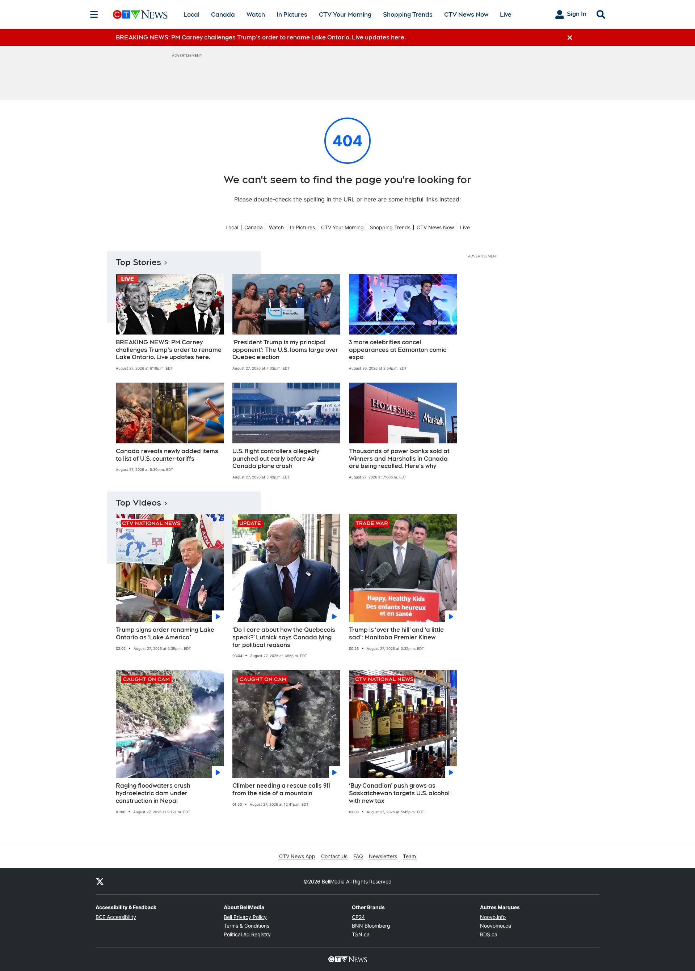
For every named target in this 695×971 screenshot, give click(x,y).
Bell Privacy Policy (245, 917)
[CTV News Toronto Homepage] (140, 14)
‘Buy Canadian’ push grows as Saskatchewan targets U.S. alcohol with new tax (399, 793)
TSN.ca (361, 934)
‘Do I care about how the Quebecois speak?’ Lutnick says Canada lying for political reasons (283, 637)
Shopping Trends (408, 14)
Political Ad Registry (247, 934)
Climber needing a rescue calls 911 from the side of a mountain (281, 789)
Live (505, 14)
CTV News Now (466, 14)
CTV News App (297, 856)
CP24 (358, 917)
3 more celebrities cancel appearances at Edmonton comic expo (397, 350)
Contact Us (334, 856)
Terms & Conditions (246, 926)
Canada (223, 14)
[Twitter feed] (100, 881)
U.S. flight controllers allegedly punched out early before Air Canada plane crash (275, 459)
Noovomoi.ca (495, 926)
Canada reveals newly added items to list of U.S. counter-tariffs (167, 455)
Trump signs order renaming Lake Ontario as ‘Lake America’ (165, 633)
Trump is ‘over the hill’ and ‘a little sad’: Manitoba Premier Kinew (396, 633)
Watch (256, 14)
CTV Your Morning (345, 14)
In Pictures (292, 14)
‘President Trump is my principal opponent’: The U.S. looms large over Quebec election (285, 350)
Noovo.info (493, 917)
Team (409, 856)
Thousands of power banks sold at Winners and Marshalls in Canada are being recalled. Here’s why (399, 459)
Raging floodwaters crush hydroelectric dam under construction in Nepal (153, 793)
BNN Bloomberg (371, 926)
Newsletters (383, 856)
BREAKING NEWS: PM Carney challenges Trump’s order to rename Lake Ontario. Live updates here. (169, 350)
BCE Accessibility (116, 917)
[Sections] (94, 14)
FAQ (358, 856)
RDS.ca (488, 934)
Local (191, 14)
